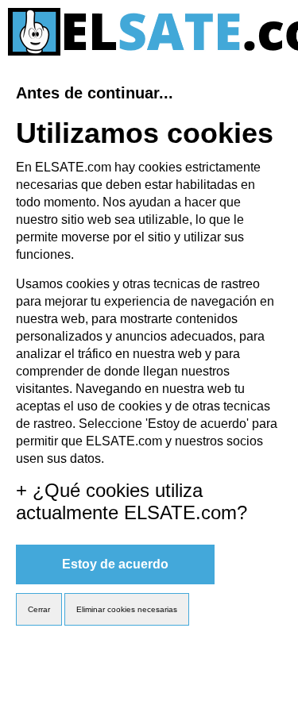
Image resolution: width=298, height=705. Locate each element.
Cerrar (39, 609)
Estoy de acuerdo (115, 564)
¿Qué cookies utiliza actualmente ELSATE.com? (131, 501)
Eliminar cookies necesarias (126, 609)
